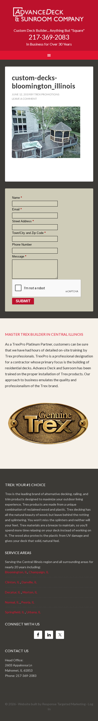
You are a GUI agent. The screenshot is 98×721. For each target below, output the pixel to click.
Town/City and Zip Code (29, 233)
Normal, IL (12, 602)
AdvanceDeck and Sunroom (49, 16)
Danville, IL (29, 582)
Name (17, 197)
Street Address (23, 221)
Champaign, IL (39, 572)
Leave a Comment (24, 98)
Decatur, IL (13, 592)
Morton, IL (30, 592)
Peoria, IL (27, 602)
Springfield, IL (14, 612)
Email (17, 209)
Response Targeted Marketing (64, 704)
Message (19, 256)
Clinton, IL (12, 582)
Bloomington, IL (16, 572)
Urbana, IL (33, 612)
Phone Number (22, 244)
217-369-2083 (49, 37)
